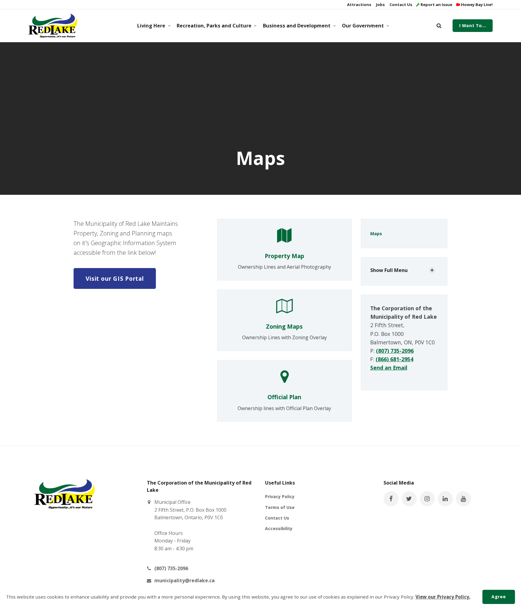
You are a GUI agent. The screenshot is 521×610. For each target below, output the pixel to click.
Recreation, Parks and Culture (214, 25)
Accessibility (278, 528)
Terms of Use (280, 507)
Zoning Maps (284, 326)
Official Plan (284, 397)
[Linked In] (445, 498)
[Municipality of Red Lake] (52, 25)
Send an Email (388, 367)
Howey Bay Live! (476, 4)
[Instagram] (427, 498)
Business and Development (296, 25)
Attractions (358, 4)
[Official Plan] (284, 379)
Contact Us (400, 4)
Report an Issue (436, 4)
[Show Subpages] (432, 270)
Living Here (151, 25)
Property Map (284, 256)
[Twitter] (409, 498)
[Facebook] (391, 498)
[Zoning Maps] (284, 309)
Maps (376, 233)
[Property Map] (284, 238)
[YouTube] (463, 498)
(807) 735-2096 (395, 350)
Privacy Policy (280, 496)
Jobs (380, 4)
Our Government (363, 25)
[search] (439, 25)
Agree (498, 596)
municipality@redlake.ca (184, 580)
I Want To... (472, 25)
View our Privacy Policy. (442, 597)
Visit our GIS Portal (115, 278)
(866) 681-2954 (394, 359)
